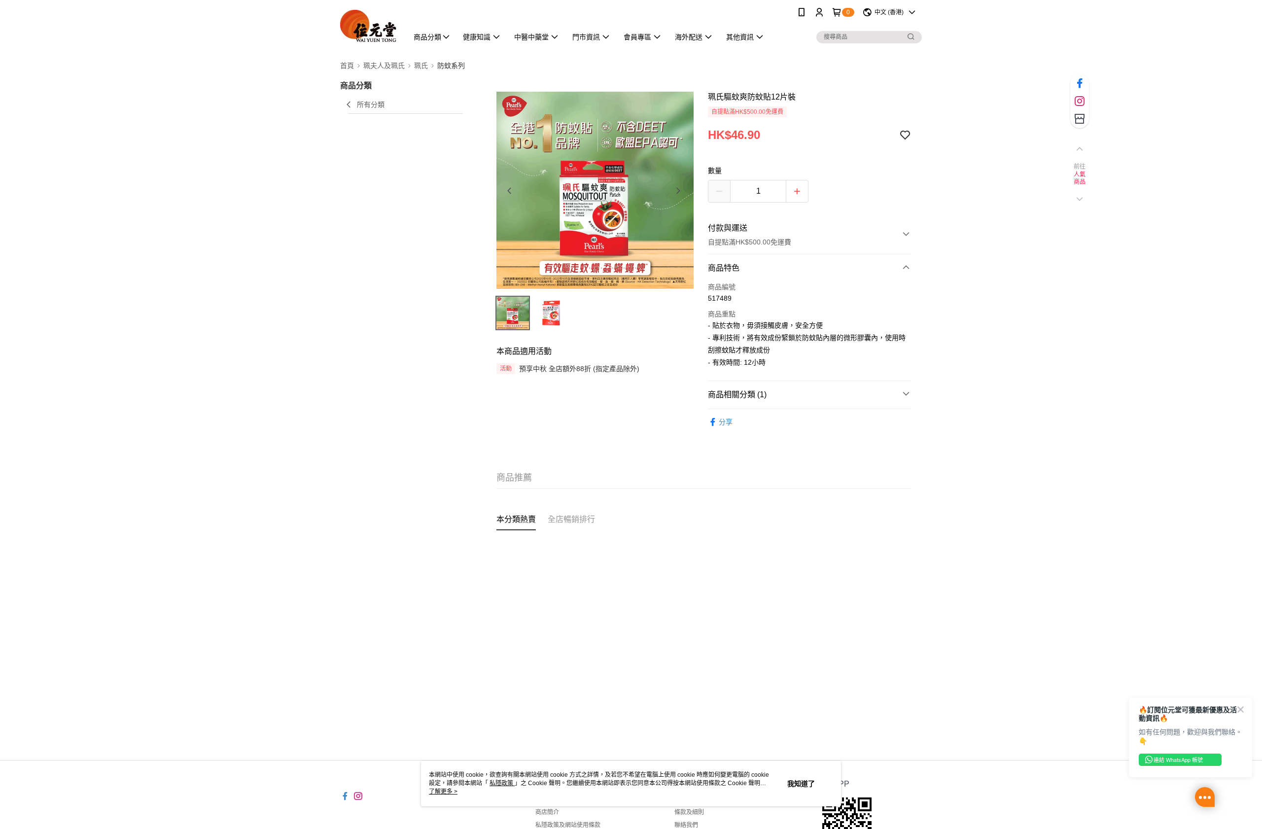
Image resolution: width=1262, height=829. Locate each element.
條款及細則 (689, 812)
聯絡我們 (686, 825)
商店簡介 (547, 812)
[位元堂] (368, 26)
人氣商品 (1080, 178)
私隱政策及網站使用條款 (567, 825)
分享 (726, 422)
